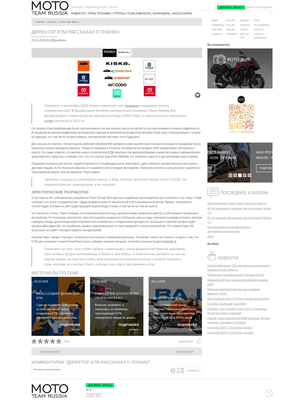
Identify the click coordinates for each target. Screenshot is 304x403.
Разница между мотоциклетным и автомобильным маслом (229, 229)
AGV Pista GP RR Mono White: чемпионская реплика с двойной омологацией (236, 155)
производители (96, 7)
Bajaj (84, 202)
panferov (134, 329)
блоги (113, 7)
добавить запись (231, 7)
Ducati (230, 20)
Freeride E (169, 241)
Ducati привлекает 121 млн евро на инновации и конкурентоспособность (239, 267)
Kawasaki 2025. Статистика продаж (230, 332)
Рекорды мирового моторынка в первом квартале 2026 (233, 291)
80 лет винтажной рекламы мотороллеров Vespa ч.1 (239, 220)
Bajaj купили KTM (167, 298)
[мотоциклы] (49, 8)
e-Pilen (48, 120)
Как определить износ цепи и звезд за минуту (236, 203)
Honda (244, 20)
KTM (111, 152)
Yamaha (245, 25)
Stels (244, 29)
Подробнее (70, 325)
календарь (161, 13)
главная (76, 7)
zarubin (76, 329)
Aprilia (258, 29)
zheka (217, 83)
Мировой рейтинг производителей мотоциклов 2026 (237, 282)
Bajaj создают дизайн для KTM (57, 296)
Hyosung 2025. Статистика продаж (229, 327)
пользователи (138, 13)
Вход (249, 7)
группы (119, 13)
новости (78, 13)
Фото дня (238, 59)
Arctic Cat (244, 36)
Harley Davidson (260, 36)
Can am (230, 29)
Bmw (215, 20)
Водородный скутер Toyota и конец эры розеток (238, 298)
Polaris (217, 29)
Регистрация (263, 7)
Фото (210, 236)
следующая (184, 351)
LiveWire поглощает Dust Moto (226, 303)
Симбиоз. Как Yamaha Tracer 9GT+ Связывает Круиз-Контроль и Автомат (237, 311)
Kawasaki (218, 25)
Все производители (218, 44)
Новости (51, 21)
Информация (93, 394)
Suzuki (230, 25)
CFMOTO (217, 34)
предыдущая (49, 351)
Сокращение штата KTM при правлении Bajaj (117, 296)
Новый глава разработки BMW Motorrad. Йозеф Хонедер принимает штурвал (238, 320)
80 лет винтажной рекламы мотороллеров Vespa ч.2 (239, 210)
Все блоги (213, 243)
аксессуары (182, 13)
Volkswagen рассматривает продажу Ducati (235, 274)
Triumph (231, 34)
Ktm (256, 20)
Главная (39, 21)
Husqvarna (132, 105)
